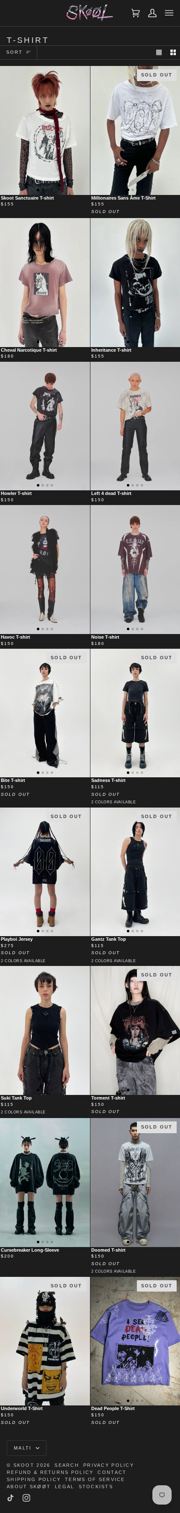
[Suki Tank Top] (45, 1030)
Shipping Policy (34, 1479)
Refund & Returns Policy (50, 1472)
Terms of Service (95, 1479)
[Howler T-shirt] (45, 426)
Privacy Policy (108, 1465)
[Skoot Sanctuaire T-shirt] (45, 130)
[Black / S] (45, 1030)
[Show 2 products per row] (173, 53)
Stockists (96, 1486)
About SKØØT (29, 1486)
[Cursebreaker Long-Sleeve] (45, 1182)
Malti (24, 1447)
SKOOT (23, 1465)
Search (66, 1465)
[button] (38, 190)
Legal (64, 1486)
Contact (112, 1472)
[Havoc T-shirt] (45, 569)
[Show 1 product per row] (159, 53)
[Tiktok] (10, 1498)
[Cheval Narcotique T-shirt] (45, 282)
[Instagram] (26, 1498)
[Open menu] (165, 13)
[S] (45, 130)
